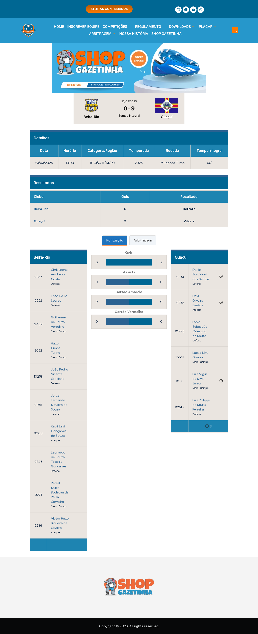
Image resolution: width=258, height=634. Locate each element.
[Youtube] (193, 9)
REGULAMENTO (148, 26)
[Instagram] (178, 9)
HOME (59, 26)
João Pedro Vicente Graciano (59, 374)
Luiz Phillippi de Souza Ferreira (201, 404)
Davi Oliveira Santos (197, 300)
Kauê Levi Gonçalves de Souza (59, 431)
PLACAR (205, 26)
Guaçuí (39, 221)
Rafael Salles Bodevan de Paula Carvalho (60, 492)
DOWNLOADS (180, 26)
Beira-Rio (41, 209)
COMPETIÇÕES (115, 26)
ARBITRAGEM (100, 33)
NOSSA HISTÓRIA (133, 33)
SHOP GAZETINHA (166, 33)
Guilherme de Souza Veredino (58, 322)
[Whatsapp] (201, 9)
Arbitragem (143, 240)
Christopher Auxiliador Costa (60, 274)
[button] (235, 30)
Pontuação (114, 240)
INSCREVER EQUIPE (83, 26)
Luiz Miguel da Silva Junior (200, 378)
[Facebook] (186, 9)
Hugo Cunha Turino (55, 348)
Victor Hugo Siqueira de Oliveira (60, 523)
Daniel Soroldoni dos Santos (200, 274)
